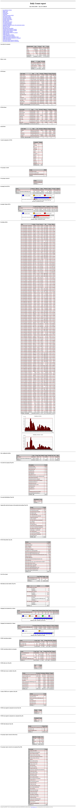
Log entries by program (7, 10)
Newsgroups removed (7, 17)
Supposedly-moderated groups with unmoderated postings (14, 25)
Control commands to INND (8, 15)
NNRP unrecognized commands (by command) (12, 37)
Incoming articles (6, 20)
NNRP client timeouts (7, 39)
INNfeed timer (5, 13)
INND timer (5, 12)
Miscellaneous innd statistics (8, 28)
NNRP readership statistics (8, 31)
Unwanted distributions (7, 23)
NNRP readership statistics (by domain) (10, 32)
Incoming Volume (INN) (7, 19)
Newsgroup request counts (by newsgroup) (11, 41)
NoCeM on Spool (6, 27)
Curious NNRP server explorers (9, 35)
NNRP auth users (6, 33)
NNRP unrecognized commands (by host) (11, 36)
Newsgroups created (7, 16)
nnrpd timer (5, 14)
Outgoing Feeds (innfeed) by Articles (10, 29)
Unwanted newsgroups (7, 22)
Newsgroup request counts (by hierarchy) (10, 40)
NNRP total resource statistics (8, 34)
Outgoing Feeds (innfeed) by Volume (10, 30)
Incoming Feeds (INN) (7, 18)
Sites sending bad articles (7, 21)
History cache (5, 11)
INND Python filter (6, 26)
